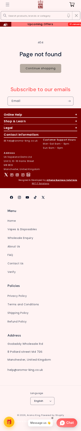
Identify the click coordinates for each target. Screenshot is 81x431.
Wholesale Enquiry (20, 238)
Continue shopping (41, 68)
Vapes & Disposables (22, 229)
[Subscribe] (69, 101)
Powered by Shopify (52, 415)
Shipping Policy (18, 313)
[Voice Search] (68, 15)
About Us (14, 246)
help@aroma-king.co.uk (22, 140)
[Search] (5, 15)
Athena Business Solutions (62, 180)
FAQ (10, 255)
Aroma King (33, 415)
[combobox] (40, 15)
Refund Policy (17, 321)
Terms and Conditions (23, 304)
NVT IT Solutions (40, 183)
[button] (7, 4)
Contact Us (16, 263)
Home (12, 221)
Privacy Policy (17, 296)
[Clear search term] (76, 15)
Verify (12, 272)
